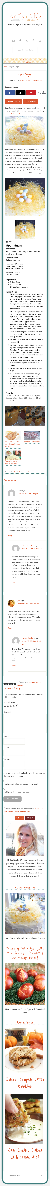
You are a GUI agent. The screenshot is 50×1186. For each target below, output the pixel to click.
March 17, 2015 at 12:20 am (28, 604)
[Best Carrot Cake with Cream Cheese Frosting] (13, 435)
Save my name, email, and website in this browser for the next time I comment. (24, 774)
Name (6, 737)
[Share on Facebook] (10, 92)
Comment (7, 712)
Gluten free (32, 472)
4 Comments (37, 80)
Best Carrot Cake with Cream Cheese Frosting (12, 444)
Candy (16, 472)
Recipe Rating (9, 702)
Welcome (19, 818)
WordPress (29, 1178)
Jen (18, 601)
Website (6, 759)
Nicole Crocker (28, 546)
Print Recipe (31, 101)
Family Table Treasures (24, 19)
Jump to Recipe (14, 101)
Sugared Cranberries (32, 442)
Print (10, 242)
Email (6, 748)
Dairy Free (23, 472)
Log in (36, 1178)
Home (5, 67)
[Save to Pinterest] (31, 92)
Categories (30, 818)
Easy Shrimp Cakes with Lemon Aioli (25, 1153)
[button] (7, 248)
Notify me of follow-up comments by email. (20, 784)
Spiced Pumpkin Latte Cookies (25, 1082)
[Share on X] (21, 92)
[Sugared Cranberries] (32, 435)
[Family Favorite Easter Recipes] (13, 455)
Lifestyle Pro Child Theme (31, 1175)
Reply (10, 536)
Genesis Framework (17, 1178)
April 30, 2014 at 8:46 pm (27, 494)
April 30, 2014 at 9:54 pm (32, 549)
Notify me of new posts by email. (16, 792)
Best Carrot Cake (17, 114)
